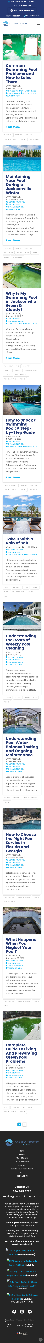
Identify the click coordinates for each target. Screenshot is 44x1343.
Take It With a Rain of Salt (19, 541)
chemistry (18, 135)
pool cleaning (9, 897)
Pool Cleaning (13, 204)
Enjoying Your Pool (16, 202)
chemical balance (10, 485)
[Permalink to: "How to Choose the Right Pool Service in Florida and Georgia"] (22, 818)
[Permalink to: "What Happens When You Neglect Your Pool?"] (22, 920)
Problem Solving (29, 93)
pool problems (34, 139)
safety (6, 1005)
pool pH (22, 139)
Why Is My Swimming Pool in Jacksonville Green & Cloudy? (21, 301)
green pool (8, 375)
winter (6, 257)
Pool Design (12, 91)
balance (7, 588)
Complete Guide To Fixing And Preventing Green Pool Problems (21, 1053)
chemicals (7, 135)
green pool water (21, 375)
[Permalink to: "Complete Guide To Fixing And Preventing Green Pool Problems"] (22, 1025)
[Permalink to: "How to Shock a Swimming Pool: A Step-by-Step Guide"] (22, 400)
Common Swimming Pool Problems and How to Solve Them (21, 73)
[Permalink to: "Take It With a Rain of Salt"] (22, 514)
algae (6, 1107)
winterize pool (17, 257)
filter (6, 592)
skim (5, 596)
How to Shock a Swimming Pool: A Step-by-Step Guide (21, 426)
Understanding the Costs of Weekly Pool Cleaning (21, 642)
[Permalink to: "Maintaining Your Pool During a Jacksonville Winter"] (22, 158)
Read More (13, 127)
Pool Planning (13, 93)
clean (26, 588)
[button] (38, 24)
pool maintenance (10, 139)
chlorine (7, 370)
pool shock (33, 490)
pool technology (9, 901)
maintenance (8, 253)
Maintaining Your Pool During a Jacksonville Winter (18, 184)
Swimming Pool (13, 96)
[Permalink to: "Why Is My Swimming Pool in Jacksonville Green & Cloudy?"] (22, 275)
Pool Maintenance (28, 91)
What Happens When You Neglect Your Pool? (21, 945)
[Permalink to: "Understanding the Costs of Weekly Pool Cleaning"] (22, 616)
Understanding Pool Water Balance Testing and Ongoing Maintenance (22, 746)
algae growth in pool (11, 366)
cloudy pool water (30, 370)
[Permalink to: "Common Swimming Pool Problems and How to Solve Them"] (22, 47)
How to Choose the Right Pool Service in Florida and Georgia (21, 842)
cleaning (29, 135)
